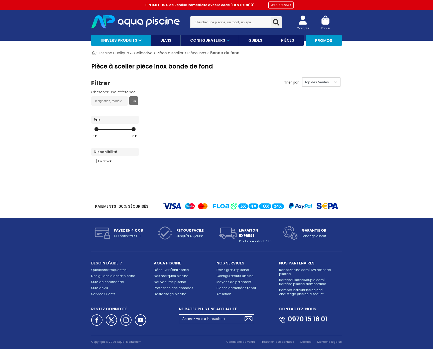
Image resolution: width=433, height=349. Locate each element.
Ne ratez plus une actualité (208, 309)
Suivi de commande (107, 282)
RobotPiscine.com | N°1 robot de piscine (305, 271)
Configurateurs (208, 40)
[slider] (96, 129)
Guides (255, 40)
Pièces (287, 40)
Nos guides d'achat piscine (113, 275)
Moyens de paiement (233, 282)
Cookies (305, 342)
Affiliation (223, 294)
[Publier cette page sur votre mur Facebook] (96, 320)
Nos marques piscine (171, 275)
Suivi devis (99, 288)
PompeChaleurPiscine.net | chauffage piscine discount (301, 292)
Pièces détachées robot (236, 288)
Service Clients (103, 294)
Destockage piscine (170, 294)
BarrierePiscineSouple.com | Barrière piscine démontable (302, 281)
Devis (165, 40)
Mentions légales (329, 342)
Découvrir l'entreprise (171, 269)
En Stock (105, 161)
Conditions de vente (240, 342)
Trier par (291, 82)
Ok (134, 101)
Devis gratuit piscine (232, 269)
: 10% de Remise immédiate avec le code (218, 5)
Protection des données (173, 288)
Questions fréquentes (109, 269)
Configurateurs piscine (235, 275)
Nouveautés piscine (170, 282)
